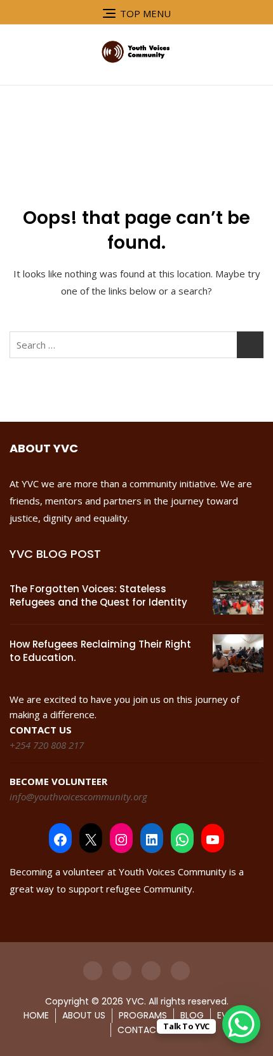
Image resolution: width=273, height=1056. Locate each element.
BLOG (192, 1015)
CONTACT (139, 1030)
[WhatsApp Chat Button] (241, 1024)
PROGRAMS (143, 1015)
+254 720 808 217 (47, 745)
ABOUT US (83, 1015)
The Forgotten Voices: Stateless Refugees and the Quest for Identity (98, 595)
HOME (36, 1015)
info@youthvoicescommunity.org (78, 796)
